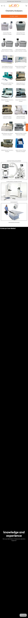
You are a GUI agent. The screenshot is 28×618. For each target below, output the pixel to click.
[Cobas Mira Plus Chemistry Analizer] (7, 93)
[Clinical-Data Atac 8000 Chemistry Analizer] (21, 59)
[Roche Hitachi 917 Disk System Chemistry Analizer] (21, 42)
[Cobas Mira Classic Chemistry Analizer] (7, 109)
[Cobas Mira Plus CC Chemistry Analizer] (21, 76)
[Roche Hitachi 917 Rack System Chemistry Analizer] (7, 42)
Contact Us (26, 127)
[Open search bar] (5, 6)
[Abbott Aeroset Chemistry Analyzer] (7, 143)
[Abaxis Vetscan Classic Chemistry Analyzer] (21, 143)
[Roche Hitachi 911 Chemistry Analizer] (7, 26)
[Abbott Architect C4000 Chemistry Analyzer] (21, 126)
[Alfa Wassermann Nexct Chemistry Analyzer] (7, 126)
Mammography (14, 202)
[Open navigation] (2, 6)
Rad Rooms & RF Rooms (14, 222)
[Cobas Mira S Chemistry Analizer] (21, 93)
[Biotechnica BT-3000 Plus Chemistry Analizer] (7, 76)
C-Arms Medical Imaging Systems (14, 181)
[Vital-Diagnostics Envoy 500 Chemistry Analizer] (7, 59)
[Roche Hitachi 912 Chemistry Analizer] (21, 26)
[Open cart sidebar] (26, 6)
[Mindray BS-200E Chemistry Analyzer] (21, 109)
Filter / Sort (14, 16)
